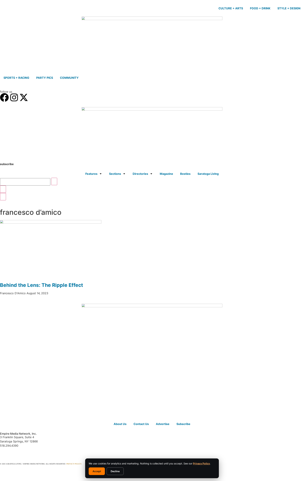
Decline (115, 471)
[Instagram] (14, 97)
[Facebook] (4, 97)
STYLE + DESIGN (288, 8)
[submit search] (54, 181)
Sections (115, 173)
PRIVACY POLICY (73, 464)
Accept (97, 471)
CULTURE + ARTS (230, 8)
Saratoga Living (208, 173)
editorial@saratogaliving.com (20, 452)
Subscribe (183, 424)
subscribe (7, 164)
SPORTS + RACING (16, 77)
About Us (120, 424)
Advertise (162, 424)
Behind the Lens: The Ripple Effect (41, 285)
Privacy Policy (201, 463)
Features (91, 173)
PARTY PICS (44, 77)
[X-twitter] (23, 97)
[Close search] (3, 189)
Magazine (166, 173)
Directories (140, 173)
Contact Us (141, 424)
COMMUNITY (69, 77)
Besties (185, 173)
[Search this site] (25, 182)
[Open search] (3, 196)
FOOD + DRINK (260, 8)
